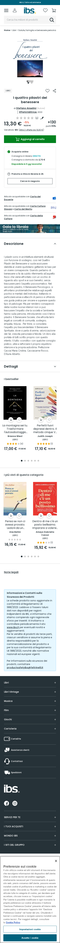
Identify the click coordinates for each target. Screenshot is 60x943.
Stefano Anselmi (26, 108)
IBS (16, 129)
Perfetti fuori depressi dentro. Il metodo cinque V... (45, 429)
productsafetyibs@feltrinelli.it (25, 667)
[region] (30, 899)
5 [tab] (35, 461)
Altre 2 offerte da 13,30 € (31, 129)
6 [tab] (38, 461)
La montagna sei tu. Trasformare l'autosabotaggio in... (15, 429)
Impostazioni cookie (30, 929)
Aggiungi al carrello (32, 139)
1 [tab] (28, 83)
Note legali (11, 572)
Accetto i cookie (30, 937)
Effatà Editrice (28, 112)
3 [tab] (28, 461)
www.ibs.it (13, 627)
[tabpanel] (30, 60)
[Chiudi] (56, 861)
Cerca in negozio (30, 181)
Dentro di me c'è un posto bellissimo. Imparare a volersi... (45, 525)
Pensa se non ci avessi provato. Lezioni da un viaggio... (15, 525)
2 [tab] (31, 83)
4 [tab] (31, 461)
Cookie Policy (13, 922)
